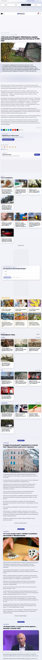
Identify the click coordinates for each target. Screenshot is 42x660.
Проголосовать (7, 277)
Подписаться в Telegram (8, 139)
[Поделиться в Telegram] (8, 130)
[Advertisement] (21, 26)
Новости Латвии (6, 32)
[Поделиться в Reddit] (13, 130)
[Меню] (40, 14)
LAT (3, 13)
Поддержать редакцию (31, 0)
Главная (2, 32)
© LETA (15, 34)
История (3, 337)
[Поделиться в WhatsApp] (6, 130)
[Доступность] (40, 1)
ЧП (2, 370)
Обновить (38, 334)
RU (1, 13)
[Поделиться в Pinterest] (15, 130)
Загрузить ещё (21, 245)
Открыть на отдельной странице (21, 615)
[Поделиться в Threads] (17, 130)
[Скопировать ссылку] (22, 130)
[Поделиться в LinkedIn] (11, 130)
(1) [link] (18, 193)
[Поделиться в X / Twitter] (4, 130)
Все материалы (38, 337)
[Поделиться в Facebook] (2, 130)
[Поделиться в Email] (20, 130)
